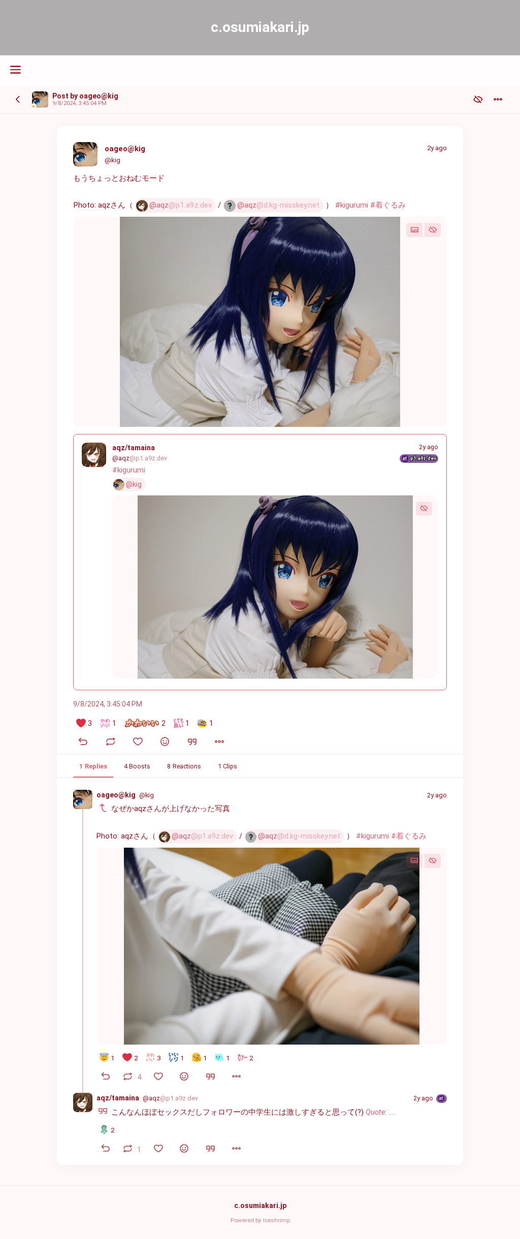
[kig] (40, 99)
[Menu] (498, 100)
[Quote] (192, 742)
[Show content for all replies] (478, 100)
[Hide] (433, 230)
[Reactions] (165, 742)
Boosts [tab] (137, 765)
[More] (220, 742)
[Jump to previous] (103, 809)
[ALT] (414, 230)
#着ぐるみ (388, 205)
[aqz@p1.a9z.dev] (94, 455)
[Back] (18, 100)
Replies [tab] (93, 765)
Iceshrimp (276, 1220)
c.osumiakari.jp (260, 1205)
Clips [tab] (228, 765)
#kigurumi (351, 205)
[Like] (137, 742)
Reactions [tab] (184, 765)
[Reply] (82, 742)
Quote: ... (381, 1112)
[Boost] (110, 742)
